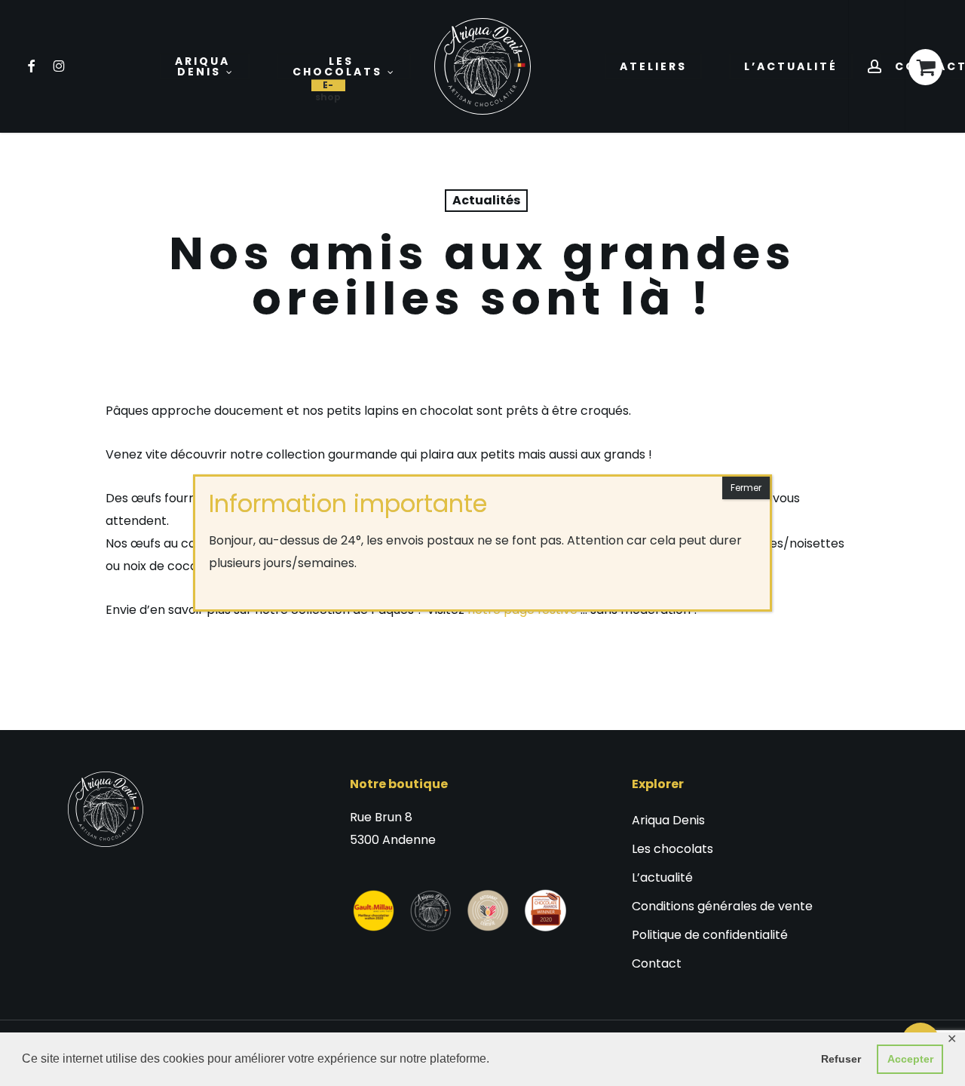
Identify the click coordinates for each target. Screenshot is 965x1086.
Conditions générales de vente (722, 906)
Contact (657, 963)
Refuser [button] (841, 1059)
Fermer (746, 487)
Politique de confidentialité (710, 934)
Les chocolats (672, 848)
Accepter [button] (910, 1059)
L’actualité (662, 877)
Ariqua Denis (668, 820)
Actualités (486, 200)
